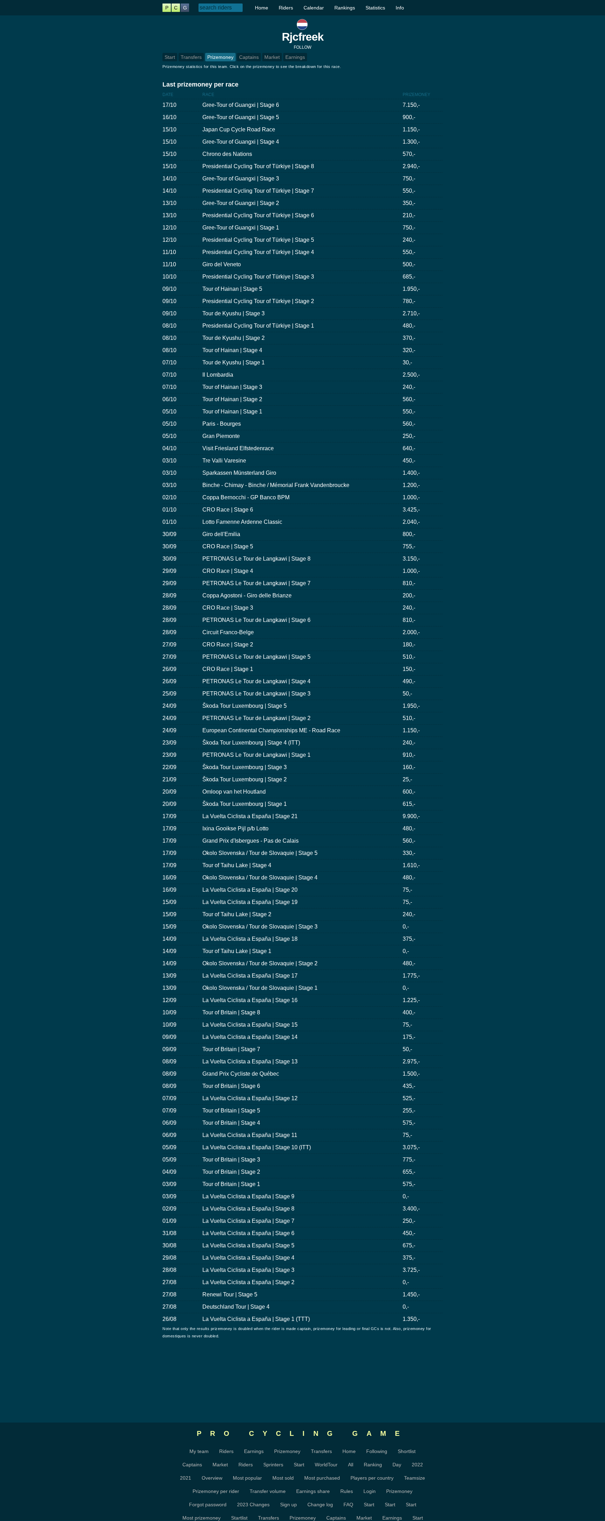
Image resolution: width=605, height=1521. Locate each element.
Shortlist (407, 1451)
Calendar (314, 8)
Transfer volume (268, 1491)
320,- (409, 350)
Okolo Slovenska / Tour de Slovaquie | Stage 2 (260, 963)
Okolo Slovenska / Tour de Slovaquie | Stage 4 (260, 878)
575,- (409, 1123)
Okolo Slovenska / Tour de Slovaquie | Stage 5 (260, 853)
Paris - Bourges (221, 424)
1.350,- (411, 1319)
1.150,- (411, 129)
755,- (409, 546)
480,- (409, 326)
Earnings (295, 57)
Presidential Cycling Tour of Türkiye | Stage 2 (258, 301)
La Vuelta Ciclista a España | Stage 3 (248, 1270)
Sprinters (273, 1464)
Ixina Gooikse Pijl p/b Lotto (235, 828)
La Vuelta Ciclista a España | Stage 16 (250, 1000)
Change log (320, 1504)
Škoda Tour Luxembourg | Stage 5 (244, 706)
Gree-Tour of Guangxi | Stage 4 (240, 142)
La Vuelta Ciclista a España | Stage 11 (249, 1135)
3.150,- (411, 559)
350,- (409, 203)
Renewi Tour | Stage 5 (229, 1294)
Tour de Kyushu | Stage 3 (233, 313)
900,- (409, 117)
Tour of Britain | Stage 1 (231, 1184)
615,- (409, 804)
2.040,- (411, 522)
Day (396, 1464)
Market (272, 57)
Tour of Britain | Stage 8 (231, 1012)
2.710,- (411, 313)
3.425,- (411, 510)
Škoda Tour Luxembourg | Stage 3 (244, 767)
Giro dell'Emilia (221, 534)
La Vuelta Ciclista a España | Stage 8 (248, 1209)
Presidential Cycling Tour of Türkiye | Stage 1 (258, 326)
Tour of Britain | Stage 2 (231, 1172)
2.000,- (411, 632)
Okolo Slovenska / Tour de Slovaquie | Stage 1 (260, 988)
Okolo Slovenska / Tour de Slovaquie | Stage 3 (260, 927)
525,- (409, 1098)
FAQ (348, 1504)
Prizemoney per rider (216, 1491)
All (350, 1464)
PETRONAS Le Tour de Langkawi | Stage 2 (256, 718)
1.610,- (411, 865)
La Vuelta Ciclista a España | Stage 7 (248, 1221)
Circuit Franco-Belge (228, 632)
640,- (409, 448)
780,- (409, 301)
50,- (407, 694)
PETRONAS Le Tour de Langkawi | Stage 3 (256, 694)
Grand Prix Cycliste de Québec (240, 1074)
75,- (407, 890)
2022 (417, 1464)
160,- (409, 767)
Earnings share (313, 1491)
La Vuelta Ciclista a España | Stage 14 (250, 1037)
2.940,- (411, 166)
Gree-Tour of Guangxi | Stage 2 (240, 203)
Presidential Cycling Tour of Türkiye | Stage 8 (258, 166)
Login (369, 1491)
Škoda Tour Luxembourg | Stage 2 (244, 779)
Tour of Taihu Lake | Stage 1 (236, 951)
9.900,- (411, 816)
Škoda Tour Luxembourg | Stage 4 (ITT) (251, 743)
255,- (409, 1111)
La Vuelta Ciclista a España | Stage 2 (248, 1282)
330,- (409, 853)
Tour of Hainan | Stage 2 (232, 399)
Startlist (239, 1518)
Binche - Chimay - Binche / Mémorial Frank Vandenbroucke (275, 485)
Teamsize (414, 1478)
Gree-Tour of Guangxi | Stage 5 (240, 117)
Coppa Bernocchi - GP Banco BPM (246, 497)
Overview (212, 1478)
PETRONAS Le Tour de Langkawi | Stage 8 (256, 559)
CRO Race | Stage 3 (227, 608)
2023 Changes (253, 1504)
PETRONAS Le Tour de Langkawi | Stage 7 (256, 583)
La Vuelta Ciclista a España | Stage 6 (248, 1233)
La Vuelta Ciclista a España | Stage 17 (250, 976)
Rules (346, 1491)
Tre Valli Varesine (224, 461)
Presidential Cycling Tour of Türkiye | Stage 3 (258, 277)
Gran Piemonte (221, 436)
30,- (407, 362)
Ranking (373, 1464)
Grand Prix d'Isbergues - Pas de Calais (250, 841)
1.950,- (411, 289)
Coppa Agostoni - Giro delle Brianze (247, 595)
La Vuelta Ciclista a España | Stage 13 (250, 1061)
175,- (409, 1037)
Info (400, 8)
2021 (185, 1478)
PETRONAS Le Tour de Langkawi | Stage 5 (256, 657)
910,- (409, 755)
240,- (409, 240)
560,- (409, 399)
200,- (409, 595)
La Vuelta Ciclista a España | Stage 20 (250, 890)
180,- (409, 645)
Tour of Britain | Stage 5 (231, 1111)
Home (261, 8)
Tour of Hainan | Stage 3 (232, 387)
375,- (409, 939)
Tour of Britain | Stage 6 (231, 1086)
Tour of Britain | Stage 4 (231, 1123)
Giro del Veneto (221, 264)
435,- (409, 1086)
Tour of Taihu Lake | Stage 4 (236, 865)
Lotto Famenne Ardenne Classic (242, 522)
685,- (409, 277)
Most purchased (322, 1478)
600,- (409, 792)
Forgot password (208, 1504)
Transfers (191, 57)
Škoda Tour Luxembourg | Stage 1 (244, 804)
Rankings (344, 8)
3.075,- (411, 1147)
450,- (409, 461)
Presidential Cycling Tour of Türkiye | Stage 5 (258, 240)
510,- (409, 657)
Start (170, 57)
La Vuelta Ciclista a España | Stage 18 (250, 939)
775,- (409, 1160)
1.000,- (411, 497)
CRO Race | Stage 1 (227, 669)
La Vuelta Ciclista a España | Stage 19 (250, 902)
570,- (409, 154)
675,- (409, 1245)
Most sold (283, 1478)
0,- (406, 927)
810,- (409, 583)
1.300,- (411, 142)
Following (376, 1451)
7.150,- (411, 105)
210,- (409, 215)
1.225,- (411, 1000)
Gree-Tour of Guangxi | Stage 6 (240, 105)
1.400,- (411, 473)
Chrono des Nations (227, 154)
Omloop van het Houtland (234, 792)
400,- (409, 1012)
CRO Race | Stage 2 (227, 645)
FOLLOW (302, 47)
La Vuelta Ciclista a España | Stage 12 (250, 1098)
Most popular (247, 1478)
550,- (409, 191)
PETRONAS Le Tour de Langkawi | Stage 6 (256, 620)
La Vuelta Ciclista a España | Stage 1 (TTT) (256, 1319)
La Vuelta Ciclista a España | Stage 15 (250, 1025)
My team (199, 1451)
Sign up (288, 1504)
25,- (407, 779)
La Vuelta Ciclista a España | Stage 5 (248, 1245)
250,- (409, 436)
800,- (409, 534)
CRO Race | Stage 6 (227, 510)
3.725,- (411, 1270)
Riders (286, 8)
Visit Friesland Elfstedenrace (238, 448)
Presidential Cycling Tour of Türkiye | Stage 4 (258, 252)
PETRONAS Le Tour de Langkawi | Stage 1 (256, 755)
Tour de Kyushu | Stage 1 (233, 362)
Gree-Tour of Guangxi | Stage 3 (240, 178)
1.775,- (411, 976)
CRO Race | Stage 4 (227, 571)
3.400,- (411, 1209)
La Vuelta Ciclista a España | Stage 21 (250, 816)
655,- (409, 1172)
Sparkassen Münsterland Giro (239, 473)
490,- (409, 681)
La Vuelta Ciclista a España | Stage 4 (248, 1258)
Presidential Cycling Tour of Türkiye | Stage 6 (258, 215)
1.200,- (411, 485)
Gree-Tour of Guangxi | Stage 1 (240, 228)
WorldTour (326, 1464)
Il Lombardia (217, 375)
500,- (409, 264)
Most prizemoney (201, 1518)
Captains (249, 57)
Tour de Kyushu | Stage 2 (233, 338)
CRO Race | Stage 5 (227, 546)
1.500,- (411, 1074)
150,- (409, 669)
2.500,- (411, 375)
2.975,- (411, 1061)
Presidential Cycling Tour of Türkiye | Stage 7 (258, 191)
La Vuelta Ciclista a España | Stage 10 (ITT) (256, 1147)
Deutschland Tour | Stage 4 (236, 1307)
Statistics (375, 8)
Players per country (372, 1478)
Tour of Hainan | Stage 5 (232, 289)
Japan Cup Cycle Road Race (238, 129)
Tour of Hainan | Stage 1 (232, 411)
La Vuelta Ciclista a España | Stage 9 (248, 1196)
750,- (409, 178)
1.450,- (411, 1294)
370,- (409, 338)
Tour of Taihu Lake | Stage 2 (236, 914)
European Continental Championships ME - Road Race (271, 730)
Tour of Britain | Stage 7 (231, 1049)
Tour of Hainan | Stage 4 (232, 350)
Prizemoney (220, 57)
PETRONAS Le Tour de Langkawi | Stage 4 (256, 681)
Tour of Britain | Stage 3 (231, 1160)
